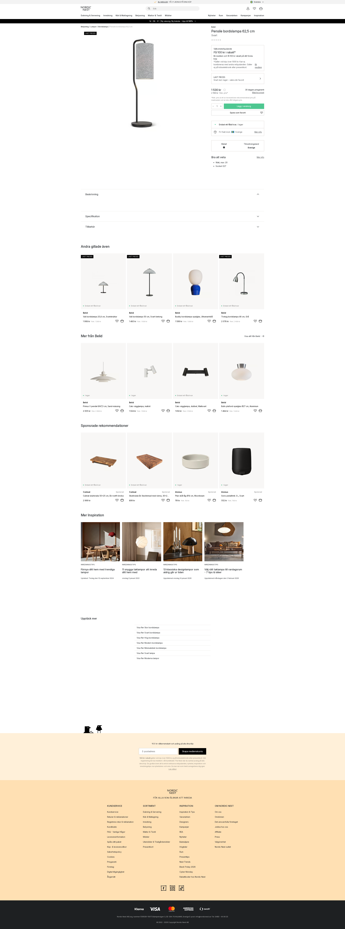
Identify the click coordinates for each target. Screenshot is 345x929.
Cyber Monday (186, 872)
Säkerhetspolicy (114, 852)
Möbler (168, 15)
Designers (184, 822)
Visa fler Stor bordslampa (148, 627)
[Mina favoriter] (254, 8)
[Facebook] (163, 888)
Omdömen (219, 817)
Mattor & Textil (155, 15)
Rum (221, 15)
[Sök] (149, 8)
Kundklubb (112, 827)
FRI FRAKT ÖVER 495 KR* (175, 2)
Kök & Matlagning (124, 15)
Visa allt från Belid (252, 336)
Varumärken (231, 15)
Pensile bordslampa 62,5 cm (121, 27)
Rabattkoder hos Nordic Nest (192, 877)
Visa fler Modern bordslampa (150, 643)
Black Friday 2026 (188, 867)
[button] (216, 40)
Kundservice (112, 812)
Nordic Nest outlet (223, 847)
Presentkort (148, 847)
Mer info (258, 132)
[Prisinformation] (224, 90)
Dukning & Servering (90, 15)
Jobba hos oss (221, 827)
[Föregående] (90, 84)
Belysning (140, 15)
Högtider (183, 847)
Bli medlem (258, 65)
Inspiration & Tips (187, 812)
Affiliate (218, 832)
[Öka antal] (221, 106)
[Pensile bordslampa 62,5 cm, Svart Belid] (145, 84)
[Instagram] (172, 888)
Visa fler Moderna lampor (148, 658)
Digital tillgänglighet (115, 872)
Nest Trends (185, 862)
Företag (110, 867)
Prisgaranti (111, 862)
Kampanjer (246, 15)
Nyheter (212, 15)
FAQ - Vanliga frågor (116, 832)
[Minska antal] (213, 106)
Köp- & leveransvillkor (117, 847)
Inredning (107, 15)
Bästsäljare (184, 842)
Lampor (93, 27)
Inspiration (259, 15)
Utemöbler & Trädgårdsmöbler (156, 842)
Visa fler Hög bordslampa (148, 638)
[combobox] (257, 2)
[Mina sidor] (248, 8)
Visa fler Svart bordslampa (148, 632)
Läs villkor (173, 769)
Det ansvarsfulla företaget (226, 822)
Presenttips (184, 857)
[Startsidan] (86, 8)
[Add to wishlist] (117, 321)
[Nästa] (201, 84)
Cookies (111, 857)
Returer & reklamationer (117, 817)
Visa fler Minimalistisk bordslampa (151, 648)
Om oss (218, 812)
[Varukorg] (261, 8)
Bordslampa (103, 27)
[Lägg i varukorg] (122, 320)
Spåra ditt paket (114, 842)
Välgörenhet (220, 842)
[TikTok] (181, 888)
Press (217, 837)
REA (181, 832)
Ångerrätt (111, 877)
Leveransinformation (116, 837)
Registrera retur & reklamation (120, 822)
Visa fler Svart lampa (146, 653)
